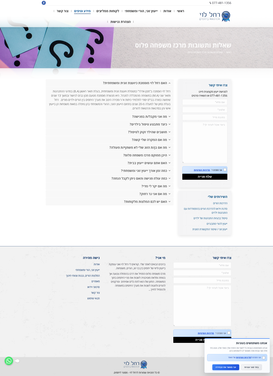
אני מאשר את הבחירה (225, 367)
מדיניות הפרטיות (202, 170)
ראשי (228, 52)
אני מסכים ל (208, 170)
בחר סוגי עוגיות (251, 367)
